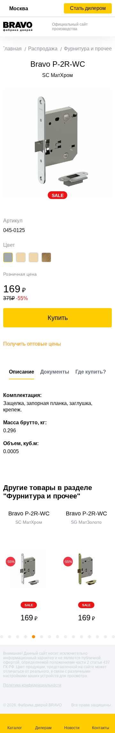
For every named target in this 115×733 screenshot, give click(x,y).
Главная (12, 48)
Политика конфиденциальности (32, 685)
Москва (18, 8)
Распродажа (42, 48)
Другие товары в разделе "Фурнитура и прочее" (47, 492)
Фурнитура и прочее (88, 48)
